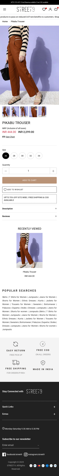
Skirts (4, 297)
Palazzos (6, 308)
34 (39, 156)
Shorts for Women (11, 300)
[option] (29, 65)
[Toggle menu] (4, 9)
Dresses (31, 308)
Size (4, 150)
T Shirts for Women (18, 297)
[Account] (49, 9)
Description (7, 208)
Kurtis (41, 300)
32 (31, 156)
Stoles (23, 308)
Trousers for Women (21, 304)
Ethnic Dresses (29, 300)
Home (5, 21)
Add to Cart (29, 180)
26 (6, 156)
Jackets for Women (34, 318)
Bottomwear (49, 304)
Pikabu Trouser (17, 21)
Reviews (6, 216)
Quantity (6, 165)
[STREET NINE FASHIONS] (26, 9)
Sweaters (37, 304)
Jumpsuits (33, 297)
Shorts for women (19, 311)
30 (22, 156)
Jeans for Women (48, 297)
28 (14, 156)
